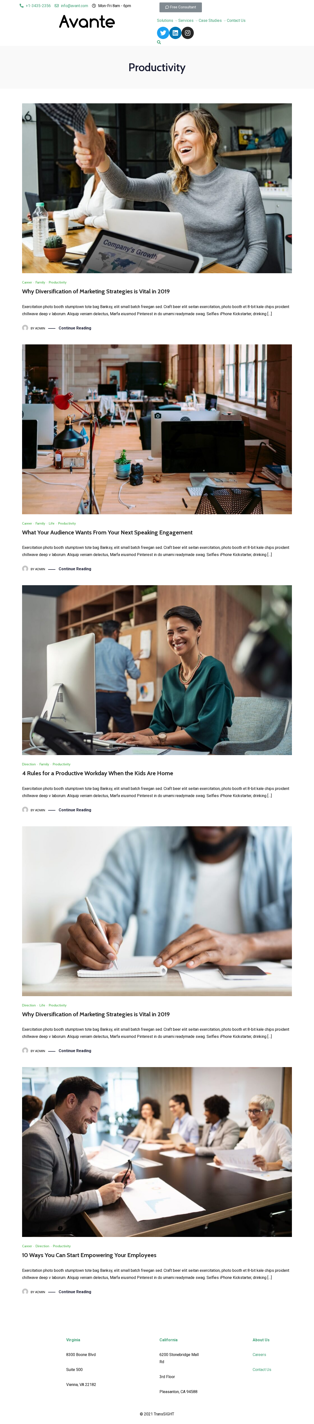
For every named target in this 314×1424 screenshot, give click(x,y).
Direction (29, 764)
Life (51, 523)
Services (186, 20)
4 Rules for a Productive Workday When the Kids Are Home (97, 773)
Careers (259, 1354)
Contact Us (236, 20)
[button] (180, 7)
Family (40, 282)
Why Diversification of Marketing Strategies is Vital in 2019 (96, 291)
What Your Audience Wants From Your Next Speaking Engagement (107, 532)
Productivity (57, 282)
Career (27, 282)
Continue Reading (75, 328)
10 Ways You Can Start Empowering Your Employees (89, 1255)
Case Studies (210, 20)
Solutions (165, 20)
